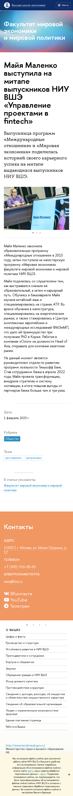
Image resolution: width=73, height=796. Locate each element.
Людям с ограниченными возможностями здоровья (32, 712)
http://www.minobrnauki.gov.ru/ (25, 745)
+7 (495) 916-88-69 (20, 566)
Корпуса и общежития (20, 662)
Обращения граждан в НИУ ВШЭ (26, 675)
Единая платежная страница (23, 720)
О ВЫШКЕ (13, 630)
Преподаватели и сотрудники (25, 655)
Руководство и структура (22, 643)
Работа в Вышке (15, 726)
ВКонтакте (20, 593)
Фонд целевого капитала (22, 681)
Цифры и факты (16, 636)
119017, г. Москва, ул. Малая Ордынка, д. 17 (35, 550)
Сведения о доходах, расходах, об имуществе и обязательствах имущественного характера (35, 695)
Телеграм (19, 606)
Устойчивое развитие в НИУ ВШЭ (27, 649)
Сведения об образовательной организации (34, 704)
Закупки (11, 668)
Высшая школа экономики (28, 5)
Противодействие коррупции (25, 687)
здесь (30, 770)
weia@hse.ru (13, 581)
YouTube (18, 600)
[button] (7, 208)
